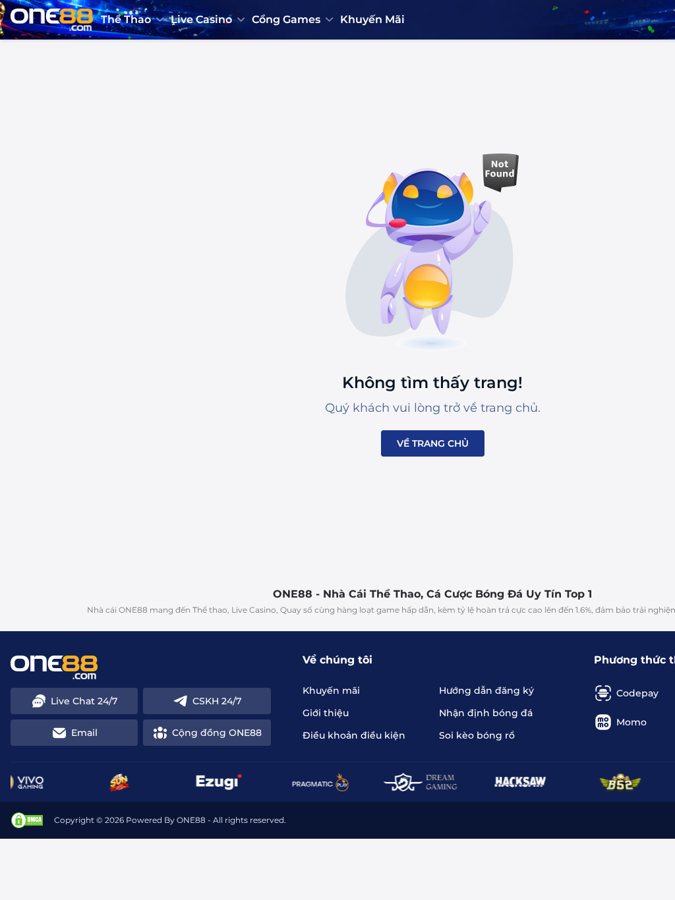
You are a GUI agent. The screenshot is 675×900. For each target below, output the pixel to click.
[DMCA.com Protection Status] (27, 820)
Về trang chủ (433, 443)
